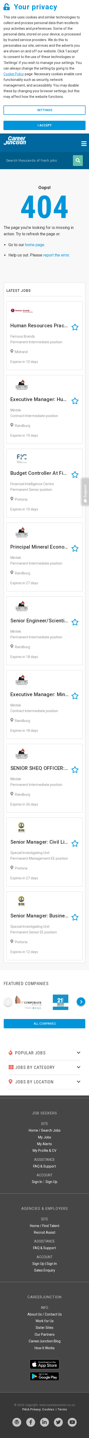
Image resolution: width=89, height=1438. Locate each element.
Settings (44, 110)
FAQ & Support (44, 1166)
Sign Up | (39, 1264)
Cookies (48, 1409)
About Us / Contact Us (44, 1314)
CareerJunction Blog (45, 1341)
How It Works (45, 1348)
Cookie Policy (13, 74)
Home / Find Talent (44, 1226)
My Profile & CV (44, 1151)
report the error (56, 255)
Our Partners (45, 1334)
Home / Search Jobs (45, 1130)
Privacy (35, 1409)
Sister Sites (44, 1328)
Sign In (37, 1182)
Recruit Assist (44, 1232)
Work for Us (45, 1321)
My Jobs (44, 1137)
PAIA (25, 1409)
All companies (45, 1023)
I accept (45, 125)
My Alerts (44, 1144)
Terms (62, 1409)
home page (34, 244)
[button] (84, 507)
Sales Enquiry (44, 1270)
